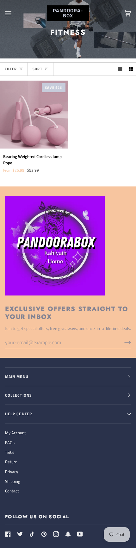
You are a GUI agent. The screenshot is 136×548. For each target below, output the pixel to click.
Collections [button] (18, 395)
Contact (12, 491)
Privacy (11, 471)
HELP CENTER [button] (18, 414)
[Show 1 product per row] (120, 69)
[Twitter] (20, 534)
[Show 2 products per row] (131, 69)
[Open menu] (14, 13)
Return (11, 462)
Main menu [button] (16, 377)
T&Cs (9, 452)
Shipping (12, 481)
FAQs (10, 442)
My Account (15, 432)
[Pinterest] (44, 534)
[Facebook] (8, 534)
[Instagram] (56, 534)
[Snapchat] (68, 534)
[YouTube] (80, 534)
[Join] (122, 342)
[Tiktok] (32, 534)
